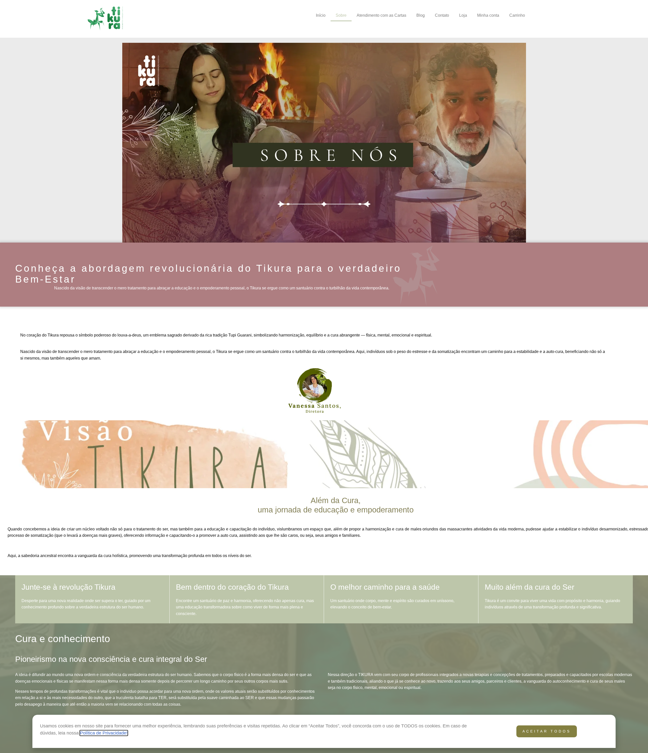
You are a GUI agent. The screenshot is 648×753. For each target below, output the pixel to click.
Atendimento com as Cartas (381, 15)
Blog (420, 15)
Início (321, 15)
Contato (442, 15)
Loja (463, 15)
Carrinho (517, 15)
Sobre (341, 15)
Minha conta (488, 15)
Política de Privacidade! (104, 733)
